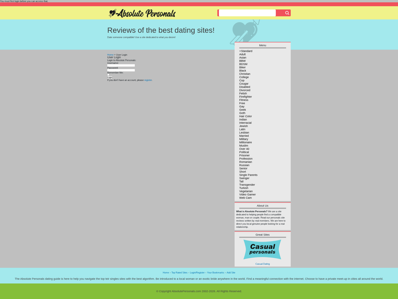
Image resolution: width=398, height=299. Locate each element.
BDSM (243, 64)
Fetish (243, 93)
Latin (242, 129)
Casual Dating (262, 264)
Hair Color (245, 116)
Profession (245, 158)
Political (244, 152)
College (244, 77)
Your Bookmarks (215, 272)
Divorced (244, 90)
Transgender (247, 184)
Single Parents (248, 175)
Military (243, 139)
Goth (242, 113)
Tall (241, 181)
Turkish (243, 188)
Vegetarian (246, 191)
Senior (243, 168)
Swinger (244, 178)
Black (242, 70)
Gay (241, 106)
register (148, 80)
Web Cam (245, 197)
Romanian (245, 161)
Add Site (231, 272)
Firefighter (245, 96)
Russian (244, 165)
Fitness (243, 100)
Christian (244, 73)
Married (244, 135)
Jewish (243, 126)
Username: (113, 63)
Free (242, 103)
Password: (112, 67)
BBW (242, 60)
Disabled (244, 86)
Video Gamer (247, 194)
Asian (242, 57)
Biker (242, 67)
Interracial (245, 122)
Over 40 (244, 148)
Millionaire (245, 142)
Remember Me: (115, 72)
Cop (241, 80)
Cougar (243, 83)
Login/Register (197, 272)
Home (110, 54)
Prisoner (244, 155)
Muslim (243, 145)
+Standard (245, 51)
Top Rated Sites (179, 272)
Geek (242, 109)
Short (242, 171)
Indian (243, 119)
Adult (242, 54)
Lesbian (244, 132)
